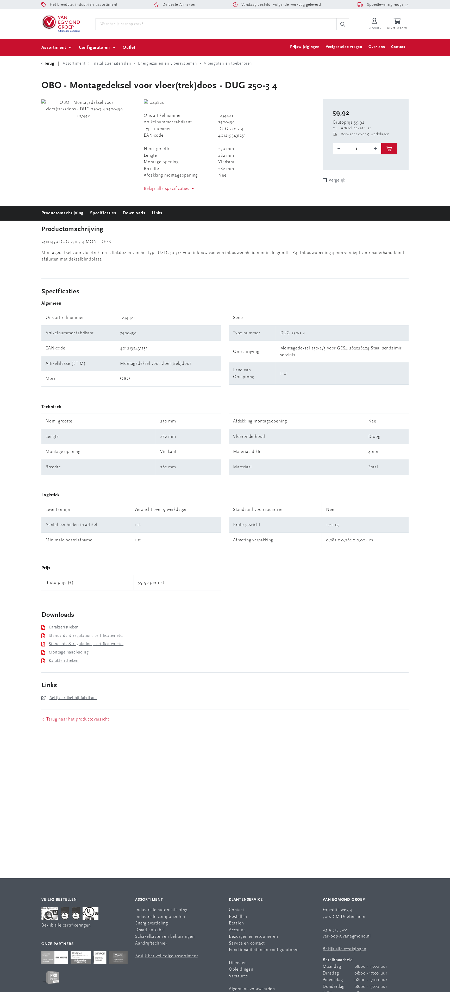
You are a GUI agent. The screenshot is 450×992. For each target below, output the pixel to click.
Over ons (376, 47)
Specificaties (103, 213)
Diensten (238, 963)
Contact (398, 47)
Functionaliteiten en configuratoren (264, 950)
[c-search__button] (342, 24)
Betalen (236, 923)
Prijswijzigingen (305, 47)
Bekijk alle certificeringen (66, 925)
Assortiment (53, 47)
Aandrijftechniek (151, 943)
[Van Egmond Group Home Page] (60, 23)
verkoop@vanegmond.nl (347, 936)
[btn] (389, 148)
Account (237, 930)
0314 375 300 (335, 929)
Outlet (129, 47)
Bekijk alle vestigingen (344, 949)
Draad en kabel (150, 930)
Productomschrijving (62, 213)
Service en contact (247, 943)
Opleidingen (241, 969)
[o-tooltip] (357, 148)
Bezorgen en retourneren (253, 936)
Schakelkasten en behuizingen (165, 936)
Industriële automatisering (161, 910)
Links (157, 213)
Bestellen (238, 917)
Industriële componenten (160, 917)
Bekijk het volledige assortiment (166, 956)
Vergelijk (337, 180)
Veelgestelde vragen (344, 47)
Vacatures (238, 976)
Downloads (134, 213)
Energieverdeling (151, 923)
